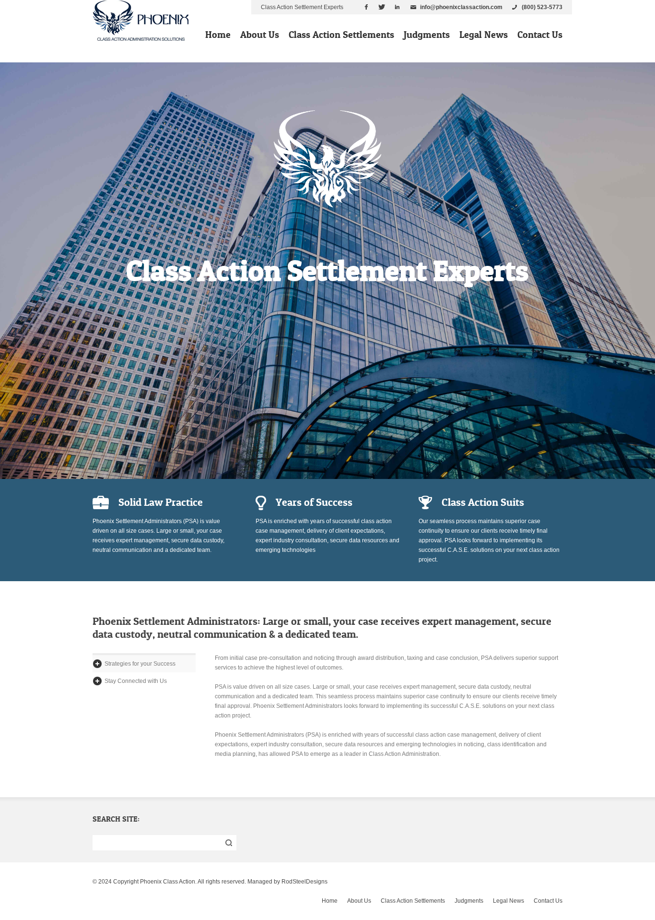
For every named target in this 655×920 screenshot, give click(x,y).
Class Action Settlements (341, 34)
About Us (259, 34)
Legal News (483, 34)
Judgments (427, 34)
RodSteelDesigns (304, 881)
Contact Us (539, 34)
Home (218, 34)
